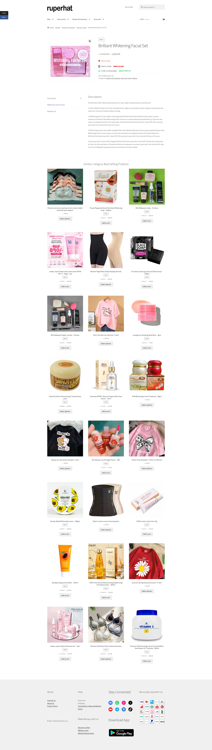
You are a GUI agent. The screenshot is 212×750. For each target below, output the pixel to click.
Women (57, 28)
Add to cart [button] (106, 223)
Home (52, 28)
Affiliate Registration (86, 733)
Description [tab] (51, 98)
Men (48, 19)
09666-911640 (118, 66)
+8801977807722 (124, 71)
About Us (50, 703)
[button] (90, 41)
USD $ (5, 13)
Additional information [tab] (56, 105)
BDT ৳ (5, 17)
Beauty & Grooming (68, 28)
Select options (65, 219)
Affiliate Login (83, 730)
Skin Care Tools (82, 28)
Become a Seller (84, 727)
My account (129, 7)
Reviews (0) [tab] (51, 111)
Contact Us (51, 700)
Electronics (61, 19)
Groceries (97, 19)
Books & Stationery (80, 19)
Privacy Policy (52, 706)
